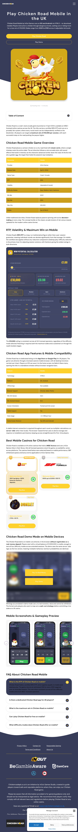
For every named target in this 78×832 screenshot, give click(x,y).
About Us (50, 750)
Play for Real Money (39, 573)
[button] (74, 811)
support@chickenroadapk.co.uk (51, 806)
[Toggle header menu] (74, 3)
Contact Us (37, 746)
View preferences (68, 825)
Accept (36, 825)
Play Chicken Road (39, 36)
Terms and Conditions (32, 750)
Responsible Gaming (54, 746)
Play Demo (39, 42)
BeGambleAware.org (42, 334)
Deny (52, 825)
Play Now (22, 490)
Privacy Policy (52, 829)
